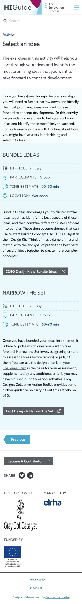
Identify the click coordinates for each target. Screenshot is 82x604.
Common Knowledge (57, 597)
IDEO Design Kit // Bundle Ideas (31, 271)
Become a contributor (25, 461)
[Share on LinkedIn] (30, 475)
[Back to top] (8, 574)
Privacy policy (37, 579)
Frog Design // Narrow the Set (29, 411)
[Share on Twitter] (22, 475)
